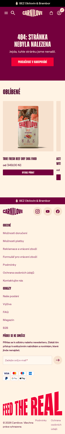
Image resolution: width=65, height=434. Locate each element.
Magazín (8, 320)
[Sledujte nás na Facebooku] (57, 211)
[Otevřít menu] (6, 13)
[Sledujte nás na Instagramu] (37, 211)
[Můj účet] (59, 13)
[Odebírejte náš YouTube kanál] (47, 211)
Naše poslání (11, 296)
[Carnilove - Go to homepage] (32, 13)
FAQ (5, 312)
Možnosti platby (13, 241)
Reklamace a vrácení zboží (20, 249)
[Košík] (51, 13)
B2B (5, 328)
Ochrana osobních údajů (18, 272)
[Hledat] (13, 13)
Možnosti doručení (15, 233)
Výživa (7, 304)
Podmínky (9, 264)
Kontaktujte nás (13, 280)
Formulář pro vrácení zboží (20, 257)
